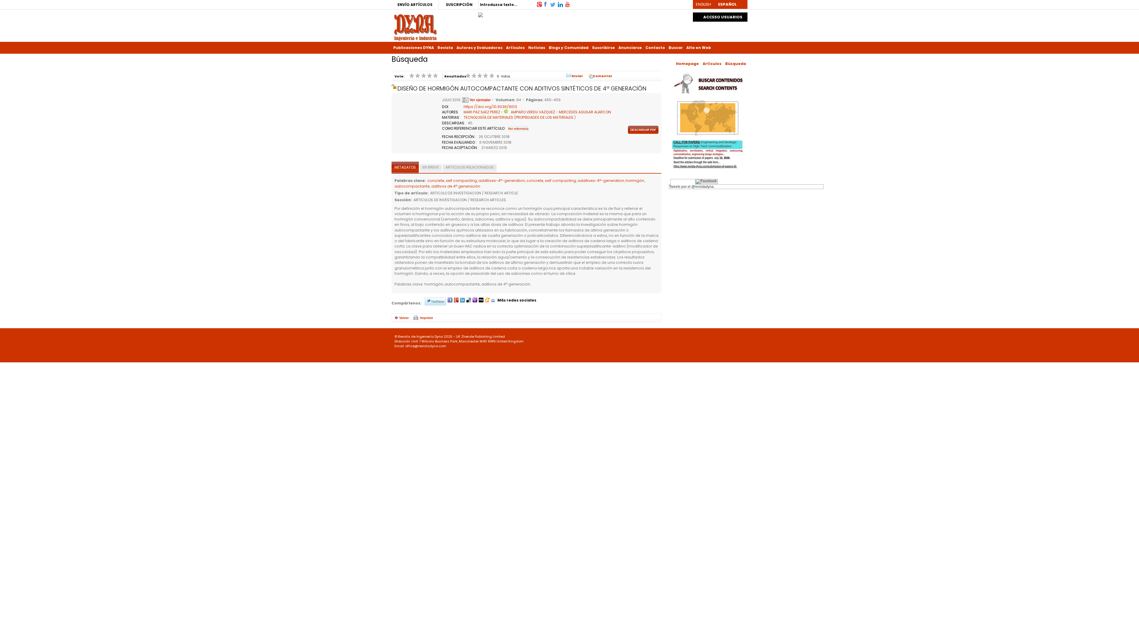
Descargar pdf (643, 129)
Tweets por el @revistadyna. (692, 187)
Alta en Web (698, 47)
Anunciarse (630, 47)
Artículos (515, 47)
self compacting (461, 180)
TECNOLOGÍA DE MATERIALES (488, 117)
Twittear (437, 301)
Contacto (655, 47)
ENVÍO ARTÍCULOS (414, 4)
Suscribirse (603, 47)
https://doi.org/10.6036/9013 (490, 106)
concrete (435, 180)
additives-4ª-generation (501, 180)
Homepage (687, 63)
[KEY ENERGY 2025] (480, 13)
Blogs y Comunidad (568, 47)
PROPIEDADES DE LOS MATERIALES (544, 117)
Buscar (676, 47)
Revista (445, 47)
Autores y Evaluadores (479, 47)
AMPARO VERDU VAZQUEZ (533, 112)
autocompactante (412, 186)
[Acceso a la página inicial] (415, 26)
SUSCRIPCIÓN (459, 4)
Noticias (536, 47)
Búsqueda (735, 63)
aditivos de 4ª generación (455, 186)
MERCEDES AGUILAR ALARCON (585, 112)
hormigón (635, 180)
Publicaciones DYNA (413, 47)
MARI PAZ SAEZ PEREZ (482, 112)
